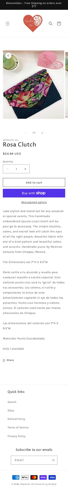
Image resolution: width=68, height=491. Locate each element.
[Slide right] (42, 133)
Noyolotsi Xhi (28, 484)
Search (12, 402)
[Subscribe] (53, 460)
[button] (7, 23)
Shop (11, 410)
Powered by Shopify (45, 484)
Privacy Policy (17, 436)
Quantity (8, 161)
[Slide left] (26, 133)
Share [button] (10, 360)
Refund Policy (16, 419)
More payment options (34, 202)
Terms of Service (18, 427)
